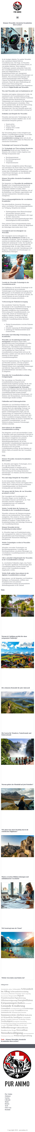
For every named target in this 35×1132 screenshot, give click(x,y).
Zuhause (8, 1096)
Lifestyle (7, 1100)
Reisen (7, 1104)
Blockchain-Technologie (15, 993)
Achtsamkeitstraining (19, 991)
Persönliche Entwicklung (20, 1021)
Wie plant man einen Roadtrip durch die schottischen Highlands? (15, 830)
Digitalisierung (20, 998)
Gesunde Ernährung (13, 1005)
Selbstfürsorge (8, 1027)
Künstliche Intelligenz (13, 1017)
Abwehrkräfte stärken (6, 989)
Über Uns (8, 1107)
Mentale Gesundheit (6, 1019)
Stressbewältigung (12, 1032)
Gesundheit (5, 1008)
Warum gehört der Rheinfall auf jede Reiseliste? (17, 784)
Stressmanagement (28, 1033)
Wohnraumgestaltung (23, 1035)
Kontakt (7, 1109)
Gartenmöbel (28, 1003)
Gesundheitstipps (27, 1008)
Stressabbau (22, 1030)
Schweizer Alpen (23, 1025)
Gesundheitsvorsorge (7, 1010)
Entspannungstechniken (13, 1003)
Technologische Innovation (7, 1035)
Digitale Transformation (12, 996)
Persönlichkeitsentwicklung (8, 1023)
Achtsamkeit (17, 989)
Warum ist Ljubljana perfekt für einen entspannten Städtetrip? (14, 637)
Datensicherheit (4, 995)
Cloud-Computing (26, 993)
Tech (2, 1039)
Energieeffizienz (25, 1000)
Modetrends (15, 1019)
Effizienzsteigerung (9, 1000)
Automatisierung (5, 993)
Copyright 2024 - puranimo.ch (17, 1130)
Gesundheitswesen (21, 1010)
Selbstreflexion (22, 1028)
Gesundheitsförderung (16, 1008)
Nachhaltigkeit (7, 1021)
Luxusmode (27, 1017)
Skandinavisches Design (8, 1030)
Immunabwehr (6, 1012)
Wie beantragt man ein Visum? (12, 928)
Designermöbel (13, 996)
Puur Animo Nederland (10, 1125)
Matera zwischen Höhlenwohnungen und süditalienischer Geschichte (15, 877)
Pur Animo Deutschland (11, 1116)
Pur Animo (8, 1094)
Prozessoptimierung (21, 1023)
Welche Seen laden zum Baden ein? (13, 978)
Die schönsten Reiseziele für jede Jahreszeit (16, 688)
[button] (17, 17)
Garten (7, 1098)
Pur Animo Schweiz (9, 1121)
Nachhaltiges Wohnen (25, 1019)
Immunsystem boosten (19, 1012)
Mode (7, 1102)
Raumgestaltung (12, 1025)
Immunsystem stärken (12, 1014)
